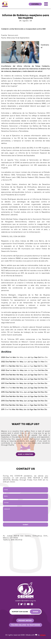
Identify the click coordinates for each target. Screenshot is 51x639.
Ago (32, 375)
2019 (3, 375)
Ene (7, 357)
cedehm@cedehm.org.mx (25, 601)
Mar (14, 357)
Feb (10, 362)
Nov (42, 362)
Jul (29, 357)
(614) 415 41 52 (16, 540)
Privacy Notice (25, 620)
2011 (2, 409)
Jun (25, 366)
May (21, 362)
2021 (3, 366)
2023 (3, 357)
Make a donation (25, 454)
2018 (3, 379)
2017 (3, 383)
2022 (3, 362)
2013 (3, 401)
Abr (17, 366)
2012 (3, 405)
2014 (3, 396)
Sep (35, 357)
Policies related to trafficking (25, 625)
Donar (35, 611)
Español (35, 4)
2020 (3, 370)
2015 (3, 392)
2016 (3, 388)
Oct (39, 357)
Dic (46, 366)
